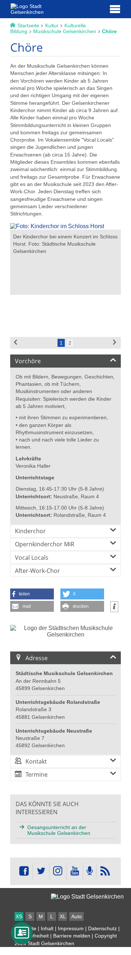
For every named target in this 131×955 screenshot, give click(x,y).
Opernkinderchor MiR (44, 544)
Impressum (71, 928)
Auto (76, 916)
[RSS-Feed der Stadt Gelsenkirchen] (104, 871)
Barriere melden (71, 936)
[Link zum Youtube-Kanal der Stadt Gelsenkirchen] (74, 871)
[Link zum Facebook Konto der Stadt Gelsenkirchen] (24, 871)
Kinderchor (30, 531)
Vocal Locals (31, 558)
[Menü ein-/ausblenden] (115, 8)
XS (19, 916)
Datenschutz (102, 928)
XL (63, 916)
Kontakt (36, 761)
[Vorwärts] (115, 343)
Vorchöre (28, 361)
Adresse (36, 658)
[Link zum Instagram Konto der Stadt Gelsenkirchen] (57, 871)
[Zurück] (16, 343)
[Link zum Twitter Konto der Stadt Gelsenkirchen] (41, 871)
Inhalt (47, 928)
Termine (36, 774)
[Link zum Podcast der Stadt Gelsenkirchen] (89, 871)
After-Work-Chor (37, 571)
